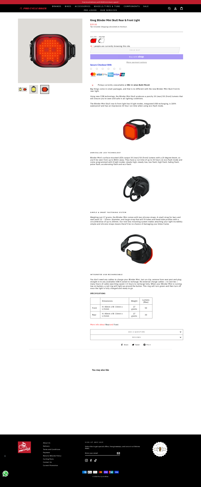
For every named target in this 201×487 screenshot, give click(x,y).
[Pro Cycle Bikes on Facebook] (91, 460)
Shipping (104, 27)
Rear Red (93, 41)
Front (116, 324)
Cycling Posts (48, 459)
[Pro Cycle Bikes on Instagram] (86, 460)
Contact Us (47, 462)
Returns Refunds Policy (52, 456)
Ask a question (136, 332)
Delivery (46, 446)
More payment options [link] (136, 62)
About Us (46, 443)
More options (33, 420)
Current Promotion (50, 465)
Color (97, 37)
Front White (101, 41)
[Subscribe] (118, 453)
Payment (46, 452)
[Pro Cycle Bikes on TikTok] (95, 460)
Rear (107, 324)
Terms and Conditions (51, 449)
